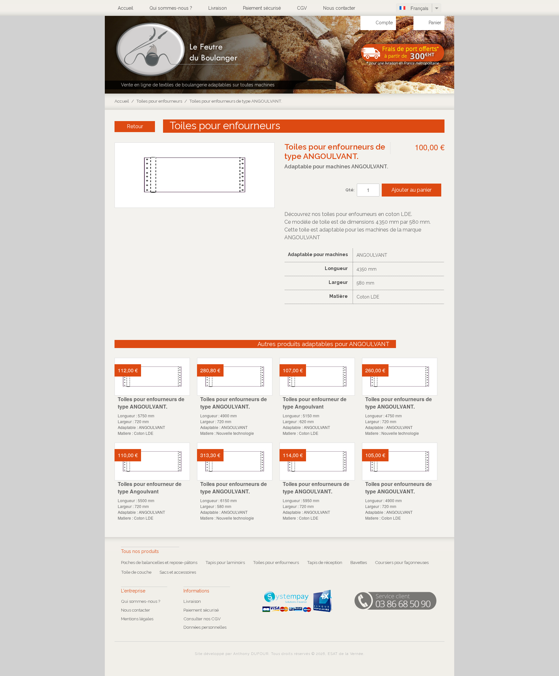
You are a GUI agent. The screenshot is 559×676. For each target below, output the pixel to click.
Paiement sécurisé (262, 8)
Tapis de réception (324, 562)
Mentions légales (137, 618)
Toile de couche (136, 572)
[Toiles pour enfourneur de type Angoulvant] (317, 377)
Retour (135, 126)
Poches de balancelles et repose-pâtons (159, 562)
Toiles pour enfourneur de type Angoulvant (314, 402)
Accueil (125, 8)
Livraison (217, 8)
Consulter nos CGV (202, 618)
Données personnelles (204, 627)
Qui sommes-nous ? (170, 8)
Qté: (350, 189)
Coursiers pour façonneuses (402, 562)
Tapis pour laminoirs (225, 562)
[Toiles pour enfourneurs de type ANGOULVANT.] (152, 377)
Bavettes (358, 562)
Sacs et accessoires (177, 572)
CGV (302, 8)
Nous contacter (339, 8)
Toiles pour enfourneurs (159, 101)
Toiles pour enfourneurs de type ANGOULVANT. (151, 402)
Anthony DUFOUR (251, 654)
